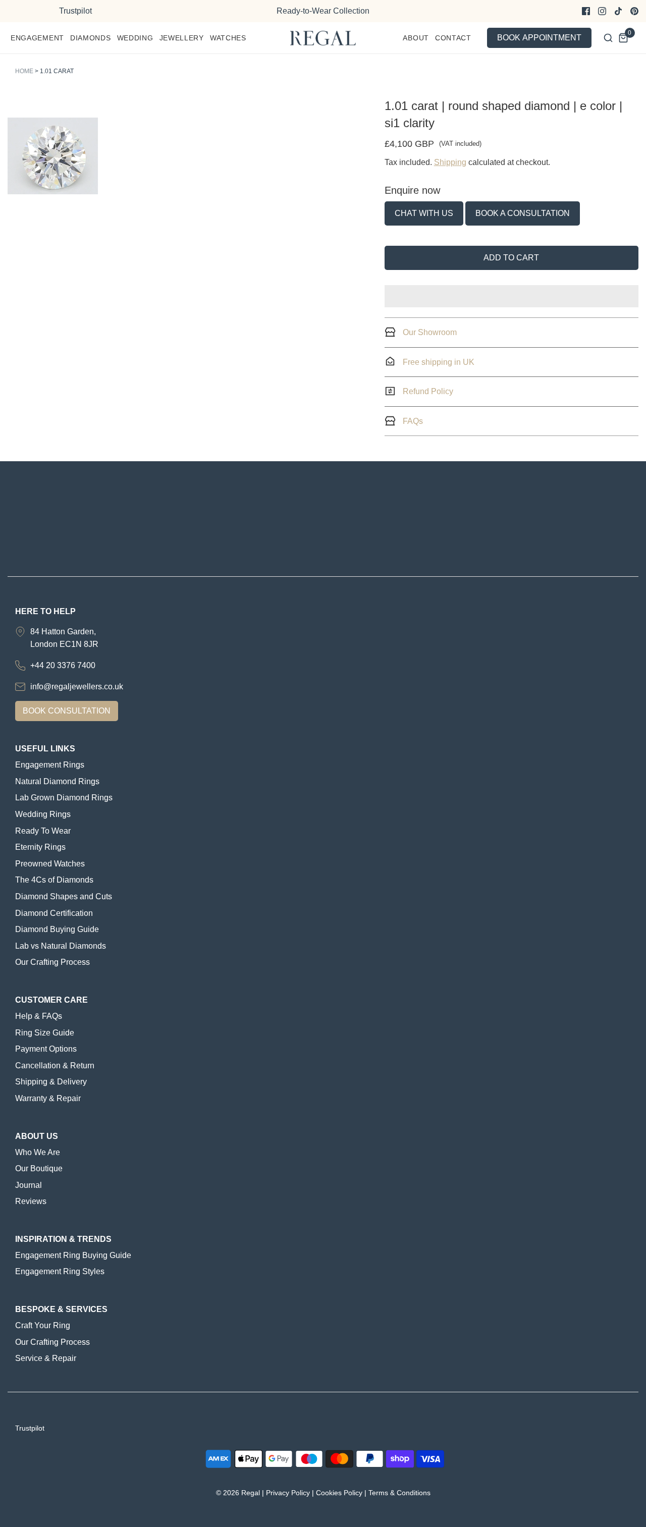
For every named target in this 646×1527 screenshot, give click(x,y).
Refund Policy (427, 391)
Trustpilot (75, 11)
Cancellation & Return (54, 1065)
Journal (28, 1185)
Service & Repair (45, 1358)
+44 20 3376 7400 (62, 665)
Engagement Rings (49, 764)
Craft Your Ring (42, 1325)
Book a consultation (522, 213)
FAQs (412, 421)
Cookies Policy (339, 1493)
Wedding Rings (43, 814)
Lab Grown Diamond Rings (64, 797)
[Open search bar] (608, 37)
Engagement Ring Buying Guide (73, 1255)
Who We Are (37, 1152)
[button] (53, 156)
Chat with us (424, 213)
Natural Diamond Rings (57, 781)
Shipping (450, 162)
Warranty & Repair (48, 1098)
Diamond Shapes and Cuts (63, 896)
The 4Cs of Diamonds (54, 880)
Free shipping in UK (437, 362)
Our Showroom (429, 332)
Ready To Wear (43, 831)
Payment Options (46, 1049)
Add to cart (511, 257)
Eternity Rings (40, 847)
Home (24, 71)
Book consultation (67, 710)
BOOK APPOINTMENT (539, 37)
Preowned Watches (50, 863)
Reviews (30, 1201)
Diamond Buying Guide (57, 929)
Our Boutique (39, 1168)
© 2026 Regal (238, 1493)
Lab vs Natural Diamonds (60, 946)
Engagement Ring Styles (59, 1271)
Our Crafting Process (52, 962)
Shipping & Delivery (51, 1081)
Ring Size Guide (44, 1032)
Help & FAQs (38, 1016)
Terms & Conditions (399, 1493)
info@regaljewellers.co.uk (76, 686)
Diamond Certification (54, 913)
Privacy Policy (288, 1493)
